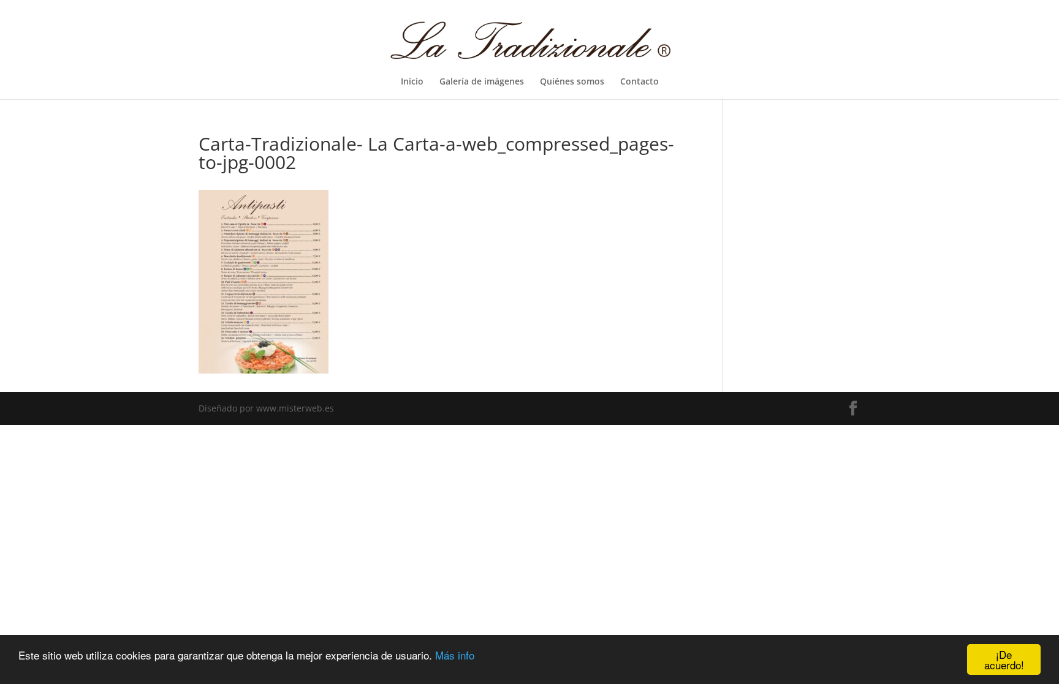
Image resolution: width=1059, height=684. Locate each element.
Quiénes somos (572, 82)
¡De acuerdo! (1004, 659)
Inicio (412, 82)
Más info (454, 655)
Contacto (639, 82)
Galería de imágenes (481, 82)
